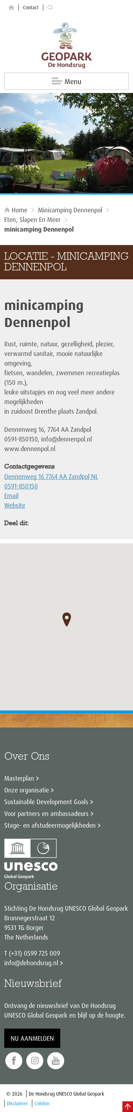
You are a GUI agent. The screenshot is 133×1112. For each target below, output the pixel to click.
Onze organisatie (26, 790)
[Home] (11, 7)
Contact (31, 7)
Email (11, 496)
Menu (73, 81)
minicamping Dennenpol (70, 210)
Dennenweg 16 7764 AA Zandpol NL (51, 476)
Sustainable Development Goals (46, 802)
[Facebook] (13, 1061)
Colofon (41, 1103)
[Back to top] (127, 1106)
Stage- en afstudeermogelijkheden (50, 825)
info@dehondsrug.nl (31, 963)
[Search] (50, 7)
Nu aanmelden (32, 1038)
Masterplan (19, 778)
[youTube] (55, 1061)
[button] (67, 620)
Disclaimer (17, 1103)
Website (14, 505)
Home (19, 210)
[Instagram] (34, 1061)
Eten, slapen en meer (32, 219)
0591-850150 (21, 486)
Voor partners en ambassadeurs (46, 813)
